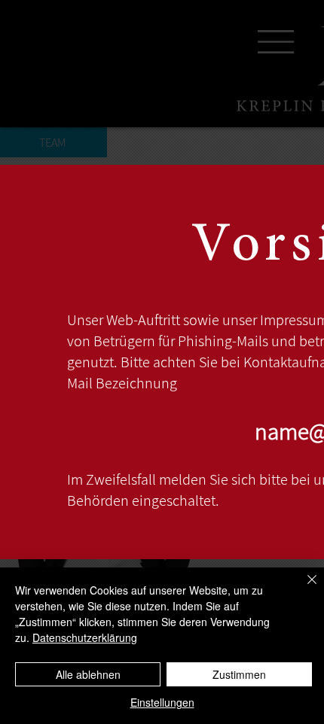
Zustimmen (239, 674)
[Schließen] (303, 588)
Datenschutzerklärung (84, 637)
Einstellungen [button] (162, 702)
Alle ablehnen (88, 674)
